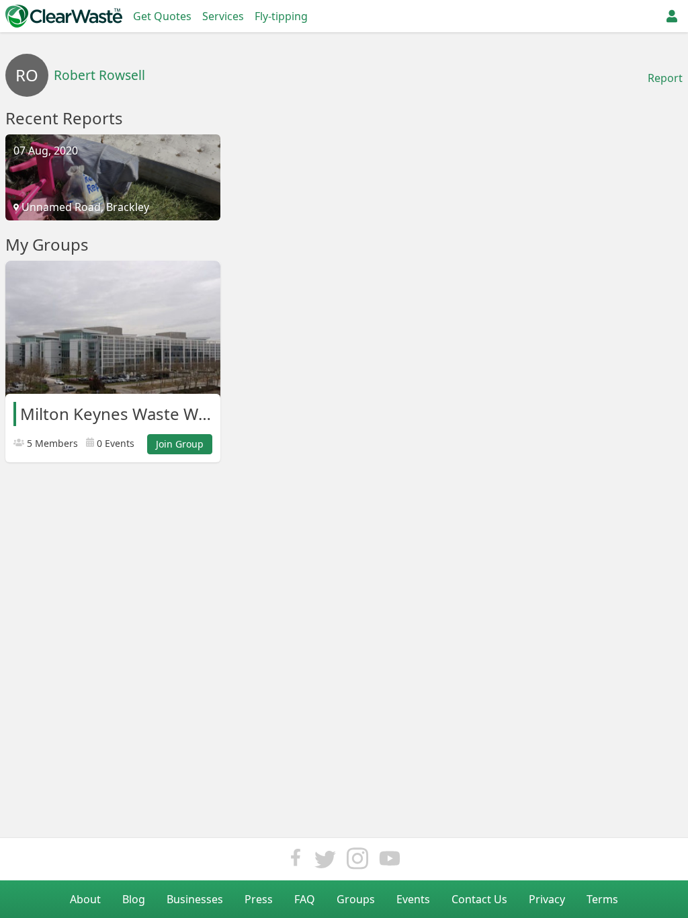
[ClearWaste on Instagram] (357, 862)
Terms (602, 899)
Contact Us (479, 899)
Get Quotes (162, 16)
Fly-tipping (281, 16)
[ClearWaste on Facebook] (296, 862)
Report (665, 78)
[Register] (672, 16)
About (85, 899)
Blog (133, 899)
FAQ (304, 899)
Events (413, 899)
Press (259, 899)
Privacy (547, 899)
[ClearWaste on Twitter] (325, 862)
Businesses (195, 899)
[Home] (63, 16)
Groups (356, 899)
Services (223, 16)
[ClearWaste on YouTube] (389, 862)
